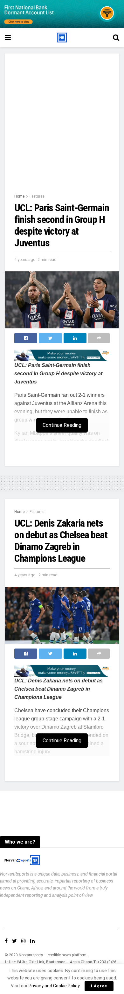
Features (37, 196)
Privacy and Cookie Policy (54, 985)
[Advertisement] (62, 128)
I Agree (99, 986)
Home (19, 196)
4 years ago (25, 259)
